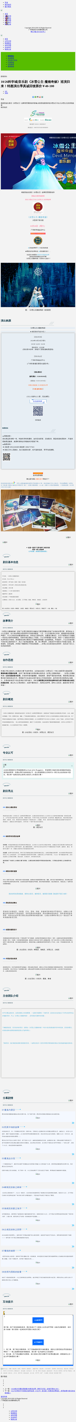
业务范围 (8, 20)
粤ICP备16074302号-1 (38, 32)
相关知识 (8, 4)
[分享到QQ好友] (38, 97)
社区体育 (11, 64)
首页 (6, 14)
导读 (6, 2)
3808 (6, 93)
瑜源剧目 (8, 18)
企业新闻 (11, 58)
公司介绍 (8, 16)
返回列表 (4, 1396)
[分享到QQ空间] (42, 97)
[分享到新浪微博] (40, 97)
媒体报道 (11, 66)
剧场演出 (11, 56)
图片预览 (8, 6)
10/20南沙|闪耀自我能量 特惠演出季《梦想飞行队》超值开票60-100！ (35, 1389)
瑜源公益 (8, 24)
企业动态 (8, 22)
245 (6, 91)
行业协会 (11, 62)
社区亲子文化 (12, 60)
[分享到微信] (35, 97)
